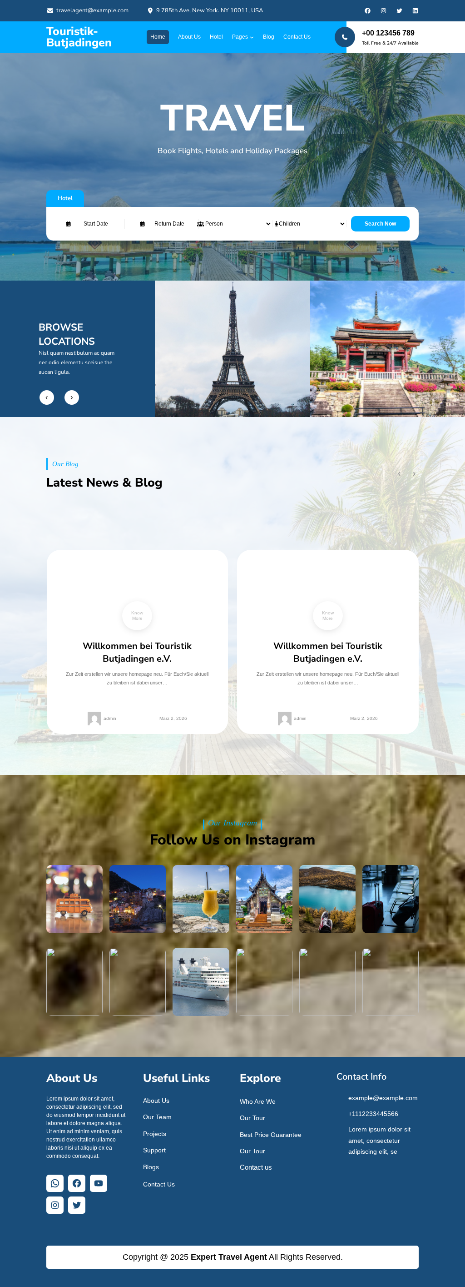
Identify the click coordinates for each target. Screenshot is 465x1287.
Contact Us (159, 1184)
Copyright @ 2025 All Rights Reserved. (233, 1257)
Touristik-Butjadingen (79, 37)
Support (154, 1150)
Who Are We (258, 1101)
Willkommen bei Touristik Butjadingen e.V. (137, 652)
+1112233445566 (373, 1113)
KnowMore (137, 615)
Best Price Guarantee (271, 1134)
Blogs (151, 1167)
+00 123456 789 (388, 33)
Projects (154, 1133)
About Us (156, 1100)
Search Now (380, 224)
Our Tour (252, 1117)
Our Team (157, 1117)
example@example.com (383, 1097)
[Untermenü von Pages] (252, 37)
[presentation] (47, 397)
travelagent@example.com (92, 10)
